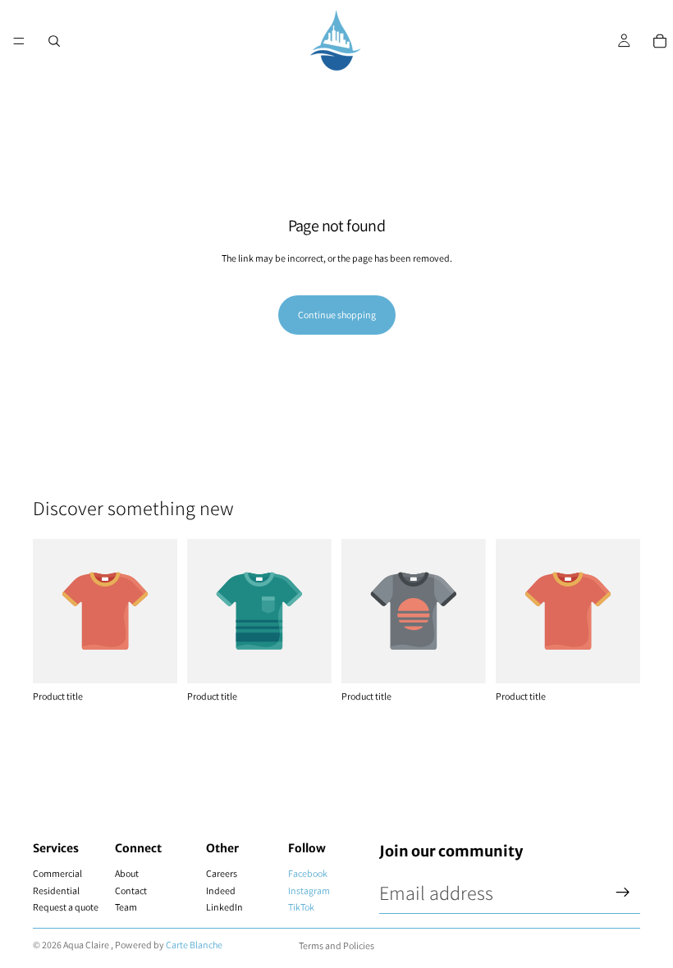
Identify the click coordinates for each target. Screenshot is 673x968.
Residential (56, 890)
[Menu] (19, 41)
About (127, 873)
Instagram (309, 890)
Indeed (221, 890)
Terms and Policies (336, 945)
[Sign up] (623, 892)
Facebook (307, 873)
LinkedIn (224, 907)
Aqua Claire (86, 944)
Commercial (57, 873)
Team (126, 907)
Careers (221, 873)
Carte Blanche (194, 944)
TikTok (301, 907)
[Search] (54, 41)
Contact (131, 890)
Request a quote (65, 907)
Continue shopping (337, 314)
